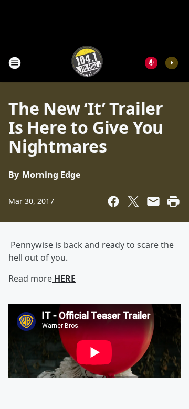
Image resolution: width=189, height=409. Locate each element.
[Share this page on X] (133, 201)
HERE (64, 278)
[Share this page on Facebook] (113, 201)
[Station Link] (87, 63)
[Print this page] (173, 201)
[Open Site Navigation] (14, 63)
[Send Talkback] (151, 63)
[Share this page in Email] (153, 201)
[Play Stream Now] (171, 63)
